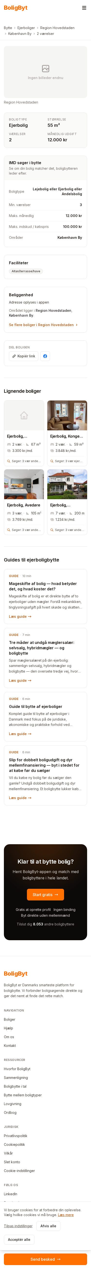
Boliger (9, 1019)
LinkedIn (10, 1194)
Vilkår (8, 1153)
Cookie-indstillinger (19, 1171)
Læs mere (66, 1215)
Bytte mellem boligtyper (23, 1095)
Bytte (8, 28)
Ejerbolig (18, 125)
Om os (9, 1037)
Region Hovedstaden (57, 28)
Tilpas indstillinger (18, 1226)
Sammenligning (16, 1077)
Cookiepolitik (14, 1144)
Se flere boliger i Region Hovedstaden (41, 325)
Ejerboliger (26, 28)
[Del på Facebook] (45, 356)
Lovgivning (12, 1104)
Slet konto (12, 1162)
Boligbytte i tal (15, 1086)
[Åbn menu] (84, 8)
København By (20, 34)
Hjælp (8, 1028)
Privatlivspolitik (15, 1136)
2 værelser (45, 34)
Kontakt (10, 1045)
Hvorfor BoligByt (17, 1069)
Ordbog (10, 1112)
